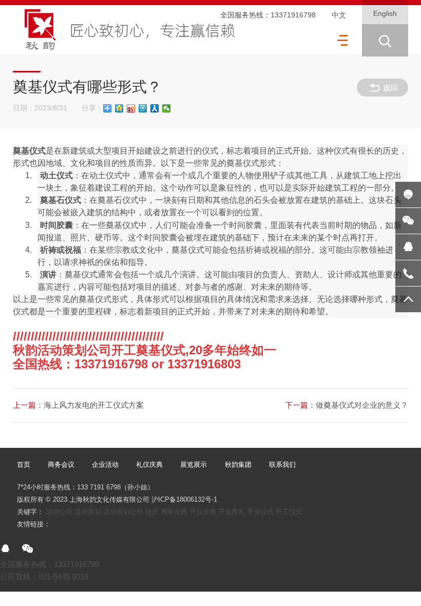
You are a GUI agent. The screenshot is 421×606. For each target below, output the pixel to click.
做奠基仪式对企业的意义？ (346, 405)
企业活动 (105, 464)
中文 (339, 15)
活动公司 (59, 512)
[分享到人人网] (154, 108)
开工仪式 (289, 512)
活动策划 (87, 512)
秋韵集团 (238, 464)
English (385, 13)
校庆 (152, 512)
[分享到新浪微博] (131, 108)
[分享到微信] (166, 108)
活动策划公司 (123, 512)
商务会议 (61, 464)
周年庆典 (174, 512)
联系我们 (282, 464)
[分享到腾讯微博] (143, 108)
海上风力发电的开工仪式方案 (78, 405)
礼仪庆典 (149, 464)
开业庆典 (202, 512)
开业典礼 (231, 512)
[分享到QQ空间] (119, 108)
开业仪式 (260, 512)
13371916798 (293, 15)
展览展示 (193, 464)
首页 (23, 464)
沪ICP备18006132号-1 (184, 499)
